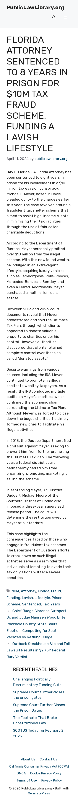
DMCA (21, 773)
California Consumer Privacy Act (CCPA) (39, 766)
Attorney (28, 591)
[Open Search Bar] (54, 17)
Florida (43, 591)
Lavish (27, 598)
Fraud (56, 591)
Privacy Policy (51, 780)
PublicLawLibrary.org (35, 7)
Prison (57, 598)
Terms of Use (26, 780)
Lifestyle (42, 598)
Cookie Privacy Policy (46, 773)
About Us (28, 759)
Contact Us (48, 759)
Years (55, 604)
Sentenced (31, 604)
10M (15, 591)
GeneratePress (39, 793)
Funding (13, 598)
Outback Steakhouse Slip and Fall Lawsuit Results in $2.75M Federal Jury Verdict (38, 650)
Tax (46, 604)
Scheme (13, 604)
